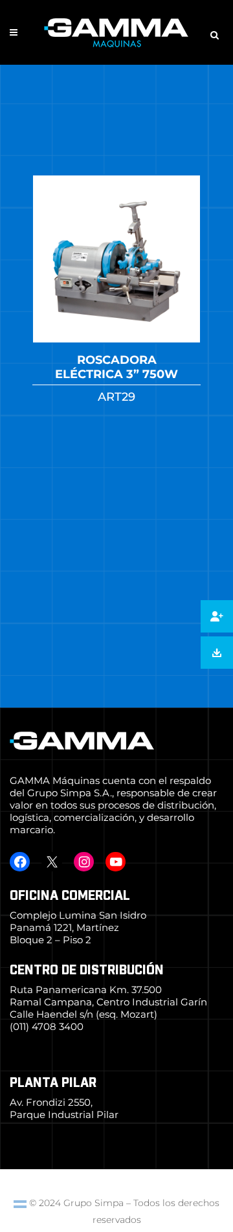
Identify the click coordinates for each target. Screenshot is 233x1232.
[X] (51, 861)
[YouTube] (115, 861)
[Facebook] (20, 861)
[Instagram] (84, 861)
